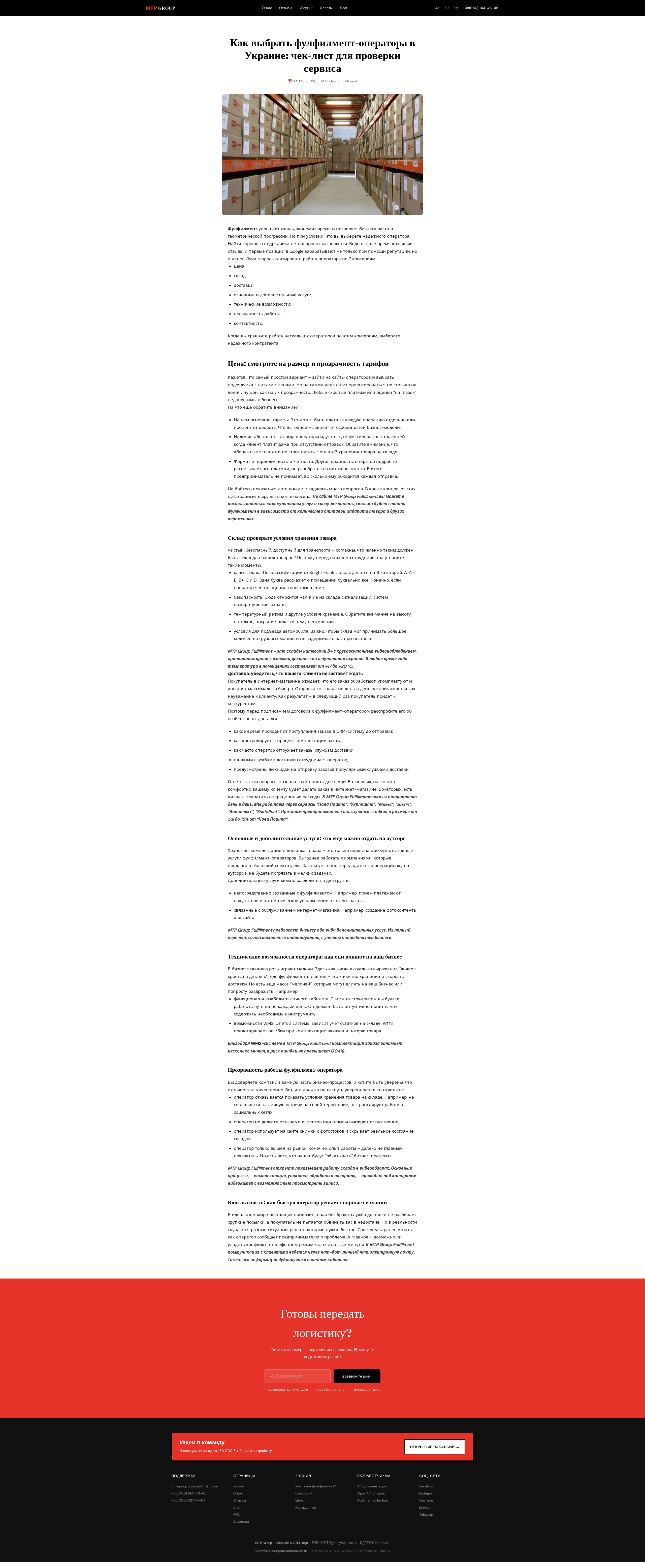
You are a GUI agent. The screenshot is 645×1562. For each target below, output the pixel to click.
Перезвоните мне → (357, 1376)
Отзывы (285, 8)
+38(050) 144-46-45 (480, 8)
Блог (344, 8)
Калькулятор (305, 1507)
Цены (299, 1500)
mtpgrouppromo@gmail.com (194, 1486)
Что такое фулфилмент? (315, 1486)
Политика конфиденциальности (281, 1551)
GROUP (160, 8)
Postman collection (372, 1500)
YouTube (426, 1500)
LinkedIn (425, 1507)
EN (456, 8)
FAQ (236, 1514)
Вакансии (241, 1521)
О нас (267, 8)
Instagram (427, 1493)
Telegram (426, 1514)
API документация (372, 1486)
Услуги (306, 8)
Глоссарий (304, 1493)
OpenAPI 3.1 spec (371, 1493)
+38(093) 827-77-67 (188, 1500)
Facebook (427, 1486)
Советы (326, 8)
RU (446, 8)
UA (437, 8)
